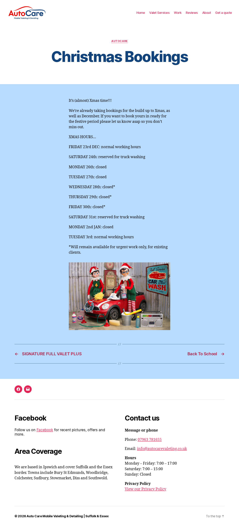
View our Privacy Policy (145, 489)
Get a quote (223, 13)
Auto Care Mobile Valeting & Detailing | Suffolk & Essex (67, 516)
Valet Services (159, 13)
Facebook (45, 430)
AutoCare (119, 41)
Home (140, 13)
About (206, 13)
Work (177, 13)
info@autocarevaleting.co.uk (162, 448)
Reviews (192, 13)
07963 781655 (150, 439)
